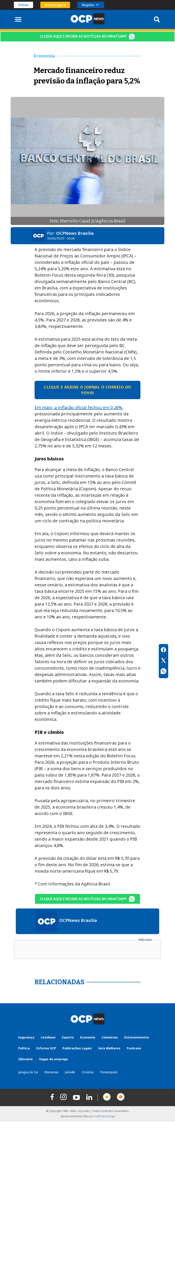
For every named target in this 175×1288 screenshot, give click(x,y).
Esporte (68, 1037)
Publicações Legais (77, 1048)
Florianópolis (109, 1072)
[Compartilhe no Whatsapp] (163, 672)
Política (24, 1048)
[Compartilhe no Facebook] (163, 650)
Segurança (26, 1037)
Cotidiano (48, 1037)
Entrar (23, 5)
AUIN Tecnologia (105, 1116)
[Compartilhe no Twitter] (163, 661)
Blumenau (51, 1072)
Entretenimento (136, 1037)
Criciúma (87, 1072)
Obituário (25, 1059)
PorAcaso (134, 1048)
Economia (87, 1037)
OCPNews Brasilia (75, 233)
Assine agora (55, 5)
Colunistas (110, 1037)
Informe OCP (46, 1048)
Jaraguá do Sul (28, 1072)
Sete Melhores (109, 1048)
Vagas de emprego (53, 1059)
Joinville (70, 1072)
